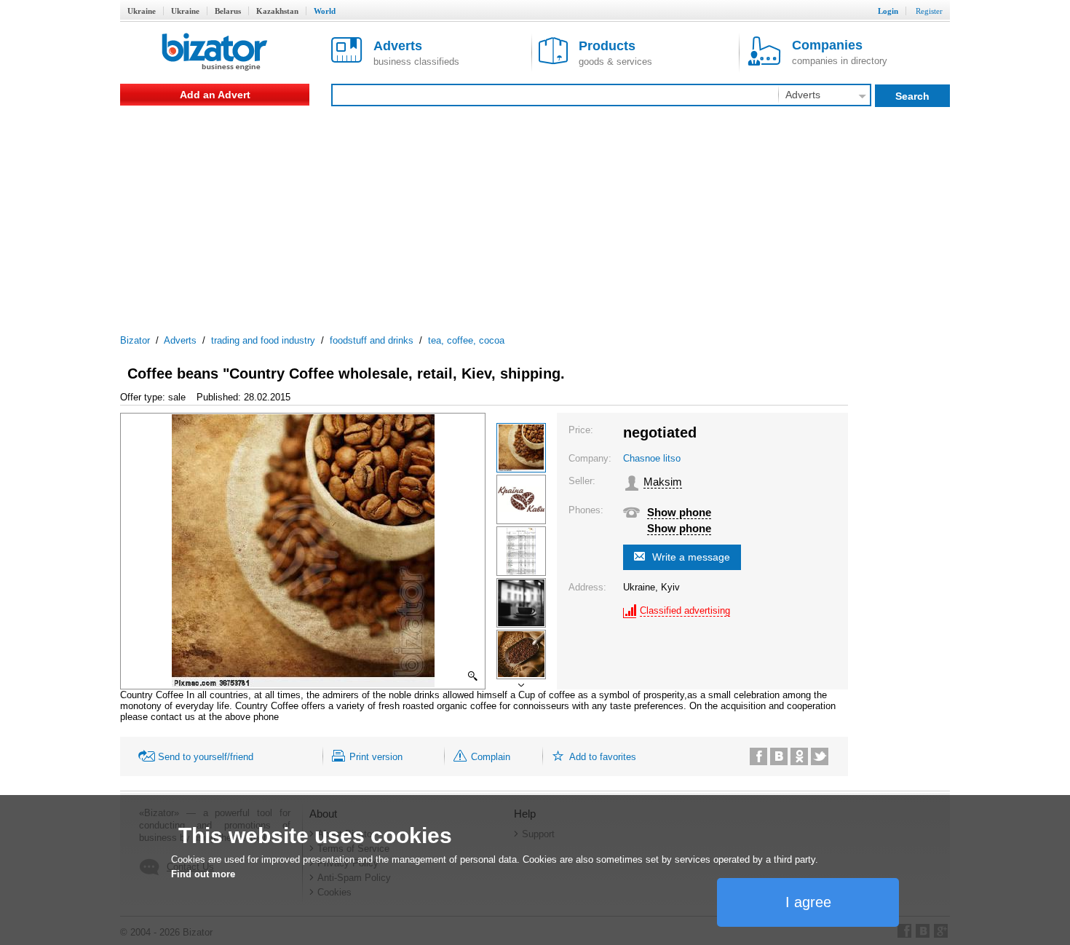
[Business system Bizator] (214, 53)
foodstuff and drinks (371, 340)
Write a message (691, 557)
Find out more (203, 874)
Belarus (228, 11)
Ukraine (141, 11)
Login (888, 11)
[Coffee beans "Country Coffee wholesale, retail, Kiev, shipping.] (521, 447)
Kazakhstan (277, 11)
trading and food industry (263, 340)
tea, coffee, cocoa (466, 340)
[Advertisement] (535, 215)
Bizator (135, 340)
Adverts (180, 340)
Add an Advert (215, 94)
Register (929, 11)
